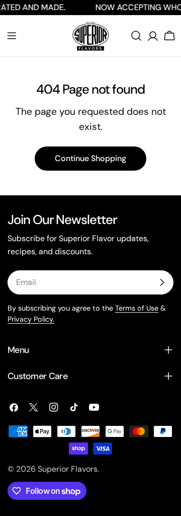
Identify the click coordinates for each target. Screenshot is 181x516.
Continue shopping (90, 158)
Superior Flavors (68, 469)
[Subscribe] (161, 282)
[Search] (136, 36)
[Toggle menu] (12, 36)
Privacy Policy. (31, 319)
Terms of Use (136, 308)
